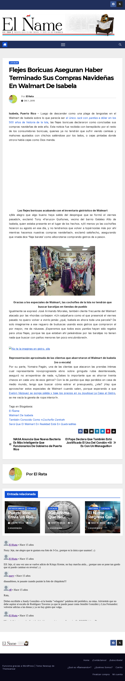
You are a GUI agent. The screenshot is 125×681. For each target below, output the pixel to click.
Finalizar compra (101, 674)
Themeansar (8, 668)
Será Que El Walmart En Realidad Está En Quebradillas (42, 424)
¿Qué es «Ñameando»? (79, 667)
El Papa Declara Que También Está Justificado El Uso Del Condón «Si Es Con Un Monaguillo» (88, 443)
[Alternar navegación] (63, 44)
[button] (120, 44)
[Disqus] (62, 580)
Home (86, 660)
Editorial (93, 508)
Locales (14, 63)
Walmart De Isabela (21, 415)
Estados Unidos (16, 508)
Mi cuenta (117, 674)
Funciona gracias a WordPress (18, 666)
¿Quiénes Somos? (103, 667)
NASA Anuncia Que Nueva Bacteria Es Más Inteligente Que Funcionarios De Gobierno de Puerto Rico (37, 444)
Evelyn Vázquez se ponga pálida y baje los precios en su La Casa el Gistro (62, 393)
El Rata (30, 96)
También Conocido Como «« (37, 419)
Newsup (47, 666)
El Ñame (14, 410)
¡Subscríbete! (116, 660)
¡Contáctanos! (99, 660)
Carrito (119, 667)
